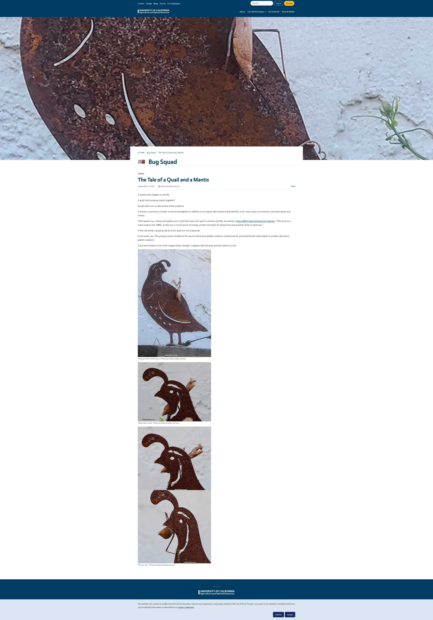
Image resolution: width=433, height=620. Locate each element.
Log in (278, 3)
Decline (278, 614)
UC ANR (141, 152)
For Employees (173, 3)
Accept (290, 614)
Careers (141, 3)
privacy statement (186, 607)
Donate (289, 3)
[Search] (271, 3)
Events (163, 3)
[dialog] (216, 609)
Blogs (156, 3)
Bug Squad (151, 152)
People (149, 3)
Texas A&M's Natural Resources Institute (255, 221)
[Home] (153, 11)
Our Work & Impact (256, 11)
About (242, 11)
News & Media (288, 11)
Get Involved (273, 11)
